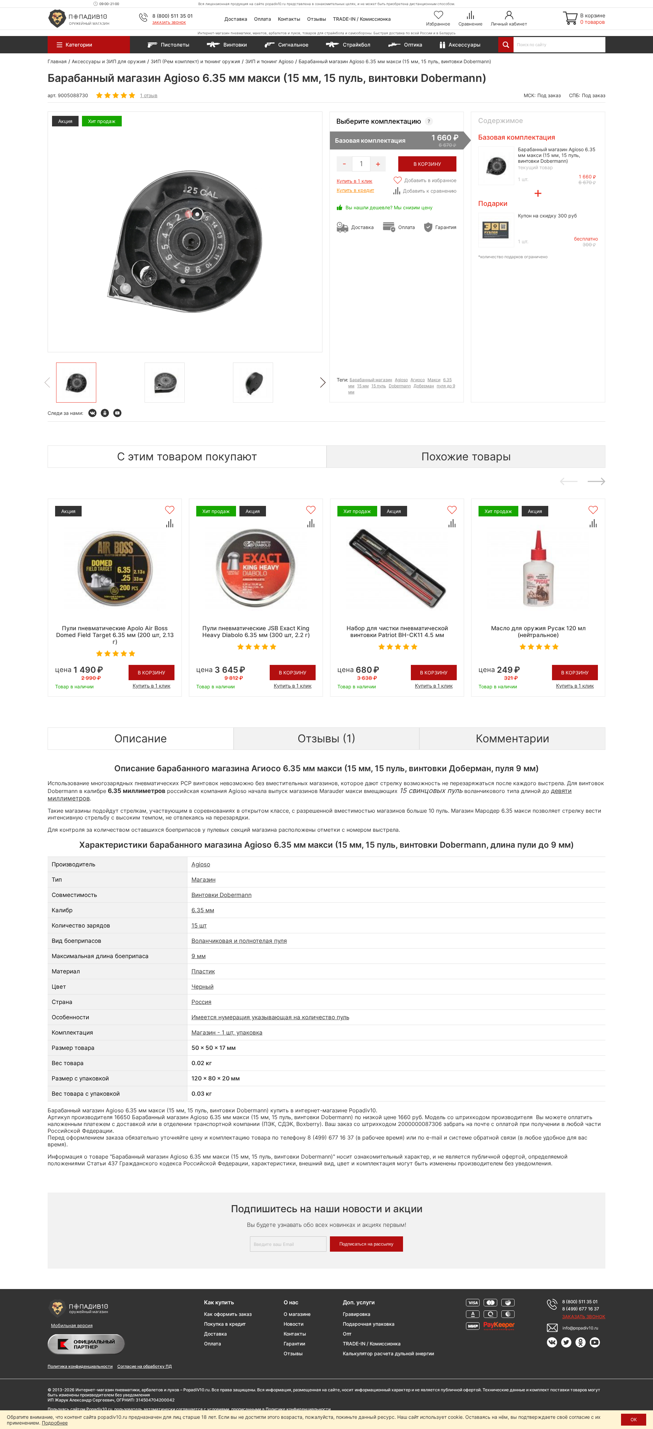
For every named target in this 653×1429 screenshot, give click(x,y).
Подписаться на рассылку (366, 1244)
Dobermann (400, 385)
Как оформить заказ (228, 1314)
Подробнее (55, 1423)
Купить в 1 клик (354, 181)
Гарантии (294, 1343)
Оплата (262, 19)
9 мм (198, 956)
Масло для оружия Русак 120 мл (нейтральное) (538, 631)
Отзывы (316, 19)
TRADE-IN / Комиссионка (362, 19)
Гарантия (445, 227)
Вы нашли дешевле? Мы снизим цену (389, 207)
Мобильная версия (72, 1325)
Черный (202, 986)
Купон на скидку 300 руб (547, 215)
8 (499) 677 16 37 (580, 1308)
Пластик (203, 971)
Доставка (235, 19)
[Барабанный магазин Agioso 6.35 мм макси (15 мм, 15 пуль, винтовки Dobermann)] (76, 383)
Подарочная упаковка (369, 1324)
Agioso (401, 379)
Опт (347, 1334)
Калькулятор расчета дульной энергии (388, 1353)
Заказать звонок (169, 22)
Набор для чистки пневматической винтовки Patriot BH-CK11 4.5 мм (397, 631)
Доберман (424, 385)
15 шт (199, 925)
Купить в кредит (355, 190)
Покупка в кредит (225, 1324)
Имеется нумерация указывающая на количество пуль (270, 1017)
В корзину (151, 672)
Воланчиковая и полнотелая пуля (239, 940)
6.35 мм (202, 910)
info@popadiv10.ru (580, 1327)
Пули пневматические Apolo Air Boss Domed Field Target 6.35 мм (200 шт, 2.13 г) (115, 635)
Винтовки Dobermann (221, 895)
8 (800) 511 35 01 (172, 16)
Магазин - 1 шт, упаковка (227, 1032)
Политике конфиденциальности (298, 1409)
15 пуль (378, 385)
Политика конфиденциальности (80, 1366)
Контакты (289, 19)
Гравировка (356, 1314)
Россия (201, 1002)
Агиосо (418, 379)
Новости (293, 1324)
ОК (634, 1419)
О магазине (297, 1314)
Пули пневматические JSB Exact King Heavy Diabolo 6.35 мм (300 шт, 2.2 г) (256, 631)
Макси (434, 379)
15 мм (363, 385)
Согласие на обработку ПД (144, 1366)
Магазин (203, 879)
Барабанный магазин (371, 379)
